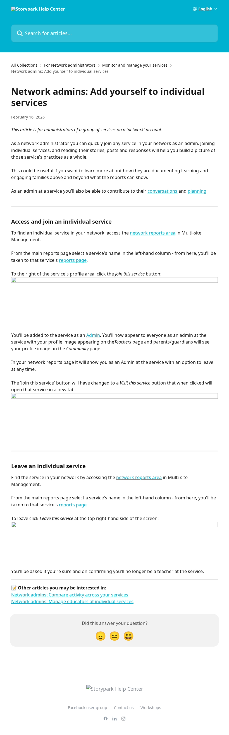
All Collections (24, 65)
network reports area (152, 233)
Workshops (150, 707)
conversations (162, 191)
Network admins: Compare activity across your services (69, 595)
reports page (73, 260)
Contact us (124, 707)
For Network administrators (70, 65)
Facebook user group (87, 707)
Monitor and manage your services (135, 65)
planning (197, 191)
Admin (93, 335)
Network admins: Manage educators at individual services (72, 601)
